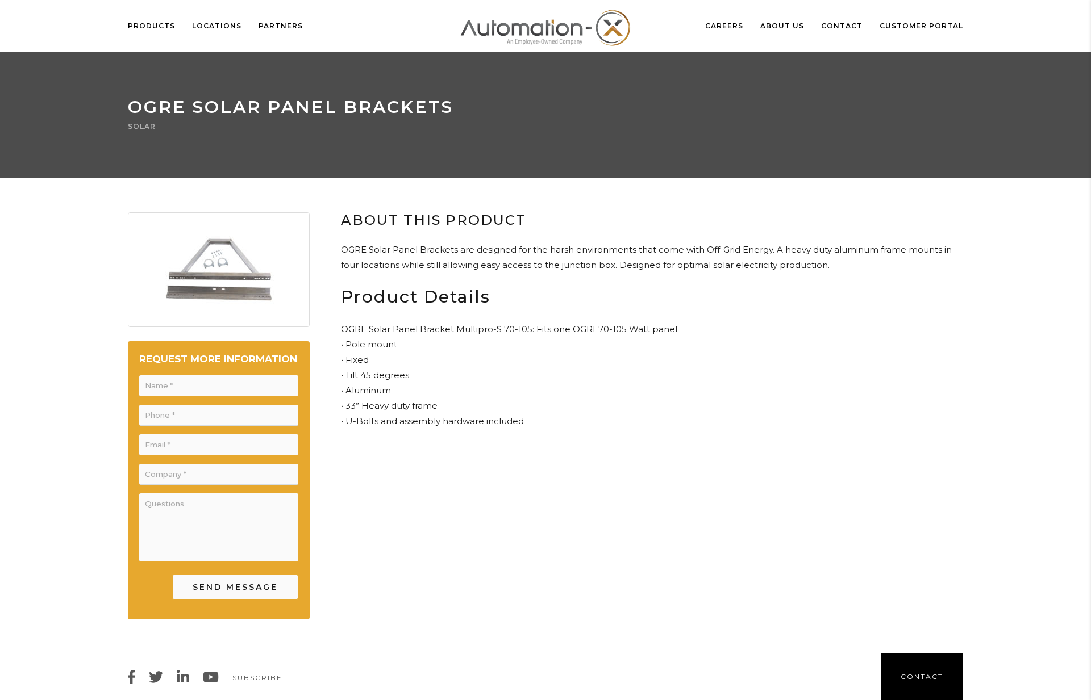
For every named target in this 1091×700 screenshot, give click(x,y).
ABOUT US (782, 26)
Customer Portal (921, 26)
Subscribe (257, 677)
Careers (724, 26)
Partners (281, 26)
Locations (216, 26)
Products (151, 26)
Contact (842, 26)
